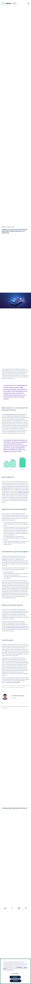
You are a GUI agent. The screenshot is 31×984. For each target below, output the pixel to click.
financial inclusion (10, 414)
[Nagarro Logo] (9, 3)
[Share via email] (26, 908)
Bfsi (5, 706)
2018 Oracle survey (10, 385)
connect (14, 698)
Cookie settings (15, 973)
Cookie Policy (19, 967)
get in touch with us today (13, 682)
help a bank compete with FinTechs (16, 627)
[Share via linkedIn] (5, 908)
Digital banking (17, 706)
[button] (28, 3)
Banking (3, 706)
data (15, 440)
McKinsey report (7, 488)
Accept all (15, 980)
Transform (21, 706)
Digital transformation (10, 706)
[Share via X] (12, 908)
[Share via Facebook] (19, 908)
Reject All (15, 977)
